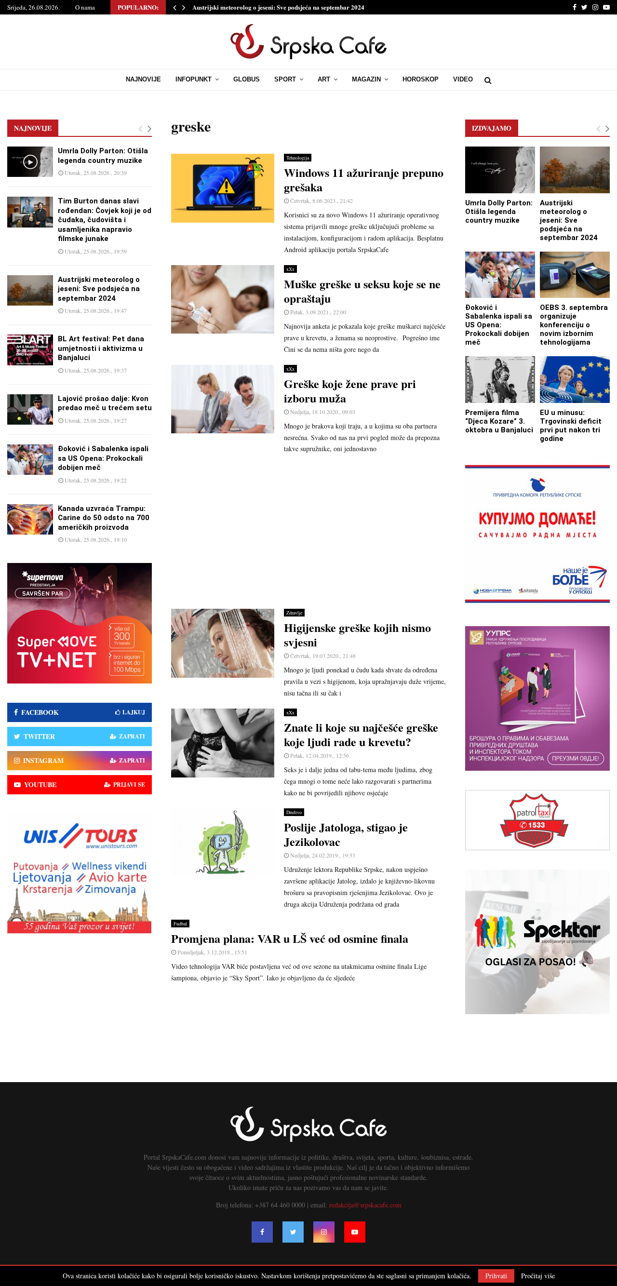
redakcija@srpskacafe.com (365, 1204)
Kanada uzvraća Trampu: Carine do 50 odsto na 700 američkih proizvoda (103, 518)
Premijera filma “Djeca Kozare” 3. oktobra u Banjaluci (499, 421)
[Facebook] (262, 1232)
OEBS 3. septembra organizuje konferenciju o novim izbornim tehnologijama (574, 325)
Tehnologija (297, 157)
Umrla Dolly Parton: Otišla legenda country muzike (103, 156)
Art (324, 79)
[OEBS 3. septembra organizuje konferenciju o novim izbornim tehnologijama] (575, 275)
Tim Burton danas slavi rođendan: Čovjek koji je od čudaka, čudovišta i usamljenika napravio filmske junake (104, 220)
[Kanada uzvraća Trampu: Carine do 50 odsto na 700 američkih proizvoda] (30, 519)
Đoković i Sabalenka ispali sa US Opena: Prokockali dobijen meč (103, 458)
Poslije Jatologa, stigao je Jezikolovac (346, 834)
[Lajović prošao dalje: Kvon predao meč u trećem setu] (30, 409)
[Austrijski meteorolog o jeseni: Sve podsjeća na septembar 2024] (30, 290)
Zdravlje (294, 612)
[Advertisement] (308, 531)
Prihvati (496, 1275)
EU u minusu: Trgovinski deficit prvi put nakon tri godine (571, 425)
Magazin (366, 79)
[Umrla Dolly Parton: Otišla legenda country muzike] (30, 162)
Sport (285, 79)
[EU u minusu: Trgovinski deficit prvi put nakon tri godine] (575, 379)
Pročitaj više (538, 1276)
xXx (290, 269)
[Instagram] (324, 1232)
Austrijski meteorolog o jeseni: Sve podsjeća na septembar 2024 (278, 7)
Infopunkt (193, 79)
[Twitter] (293, 1232)
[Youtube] (354, 1232)
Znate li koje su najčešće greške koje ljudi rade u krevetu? (361, 734)
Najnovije (143, 79)
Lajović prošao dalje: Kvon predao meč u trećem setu (105, 403)
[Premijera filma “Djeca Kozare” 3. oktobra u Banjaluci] (500, 379)
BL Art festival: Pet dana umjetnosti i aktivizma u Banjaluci (101, 348)
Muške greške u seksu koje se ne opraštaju (362, 291)
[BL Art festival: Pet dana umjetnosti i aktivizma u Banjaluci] (30, 350)
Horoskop (420, 79)
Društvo (294, 812)
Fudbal (180, 923)
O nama (85, 7)
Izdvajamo (491, 128)
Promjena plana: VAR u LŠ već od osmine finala (289, 938)
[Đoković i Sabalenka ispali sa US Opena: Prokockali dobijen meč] (30, 459)
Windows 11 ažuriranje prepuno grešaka (363, 179)
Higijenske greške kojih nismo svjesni (357, 634)
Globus (246, 79)
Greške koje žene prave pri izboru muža (350, 390)
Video (463, 79)
